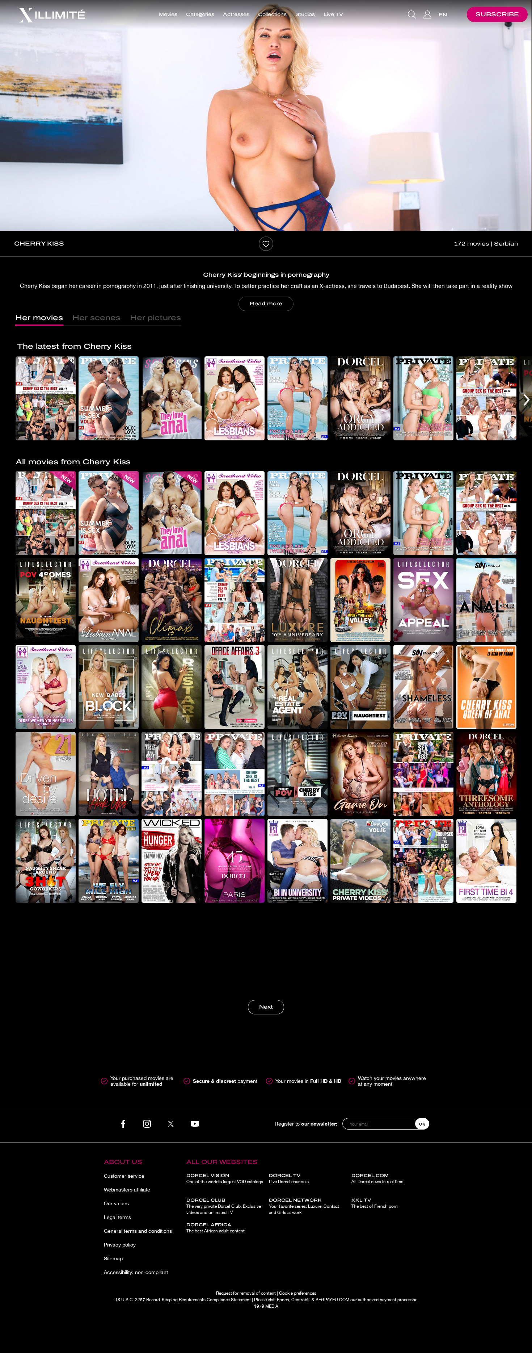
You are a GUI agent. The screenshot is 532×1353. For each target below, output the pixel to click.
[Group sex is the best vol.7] (172, 774)
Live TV (333, 14)
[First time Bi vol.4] (486, 861)
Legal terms (117, 1217)
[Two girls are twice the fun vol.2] (423, 398)
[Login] (428, 14)
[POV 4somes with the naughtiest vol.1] (46, 600)
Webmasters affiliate (127, 1190)
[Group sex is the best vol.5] (423, 774)
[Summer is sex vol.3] (109, 398)
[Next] (527, 399)
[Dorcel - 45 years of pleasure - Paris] (234, 861)
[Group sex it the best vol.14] (486, 398)
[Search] (413, 14)
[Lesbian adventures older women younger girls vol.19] (46, 687)
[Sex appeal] (423, 600)
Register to (306, 1123)
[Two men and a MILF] (234, 948)
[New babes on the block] (109, 687)
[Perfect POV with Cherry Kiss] (297, 774)
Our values (116, 1203)
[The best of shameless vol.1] (423, 687)
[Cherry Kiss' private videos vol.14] (423, 948)
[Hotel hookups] (109, 774)
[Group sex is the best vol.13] (234, 600)
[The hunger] (172, 861)
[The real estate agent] (297, 687)
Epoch (283, 1299)
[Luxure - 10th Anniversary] (297, 600)
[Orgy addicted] (360, 398)
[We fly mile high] (109, 861)
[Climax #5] (172, 600)
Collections (272, 14)
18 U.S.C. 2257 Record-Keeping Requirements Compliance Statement (183, 1299)
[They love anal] (172, 398)
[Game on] (360, 774)
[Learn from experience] (297, 948)
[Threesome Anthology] (486, 774)
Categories (200, 14)
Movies (168, 14)
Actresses (236, 14)
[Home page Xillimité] (52, 14)
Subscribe (497, 14)
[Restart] (172, 687)
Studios (305, 14)
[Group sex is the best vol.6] (234, 774)
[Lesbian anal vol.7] (109, 600)
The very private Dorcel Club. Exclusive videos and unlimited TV (223, 1206)
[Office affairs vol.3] (234, 687)
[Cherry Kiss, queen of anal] (486, 687)
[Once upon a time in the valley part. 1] (360, 600)
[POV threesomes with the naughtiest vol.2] (360, 687)
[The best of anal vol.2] (486, 600)
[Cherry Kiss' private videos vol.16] (360, 861)
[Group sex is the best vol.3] (109, 948)
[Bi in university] (297, 861)
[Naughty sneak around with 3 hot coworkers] (46, 861)
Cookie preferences (297, 1293)
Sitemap (113, 1258)
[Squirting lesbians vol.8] (234, 398)
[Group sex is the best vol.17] (46, 398)
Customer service (124, 1176)
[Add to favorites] (266, 243)
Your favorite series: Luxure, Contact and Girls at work (304, 1206)
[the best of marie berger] (172, 948)
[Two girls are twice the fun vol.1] (297, 398)
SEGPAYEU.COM (332, 1299)
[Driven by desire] (46, 774)
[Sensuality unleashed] (360, 948)
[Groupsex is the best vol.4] (423, 861)
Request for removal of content (246, 1293)
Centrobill (301, 1299)
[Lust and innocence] (486, 948)
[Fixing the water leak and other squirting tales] (46, 948)
